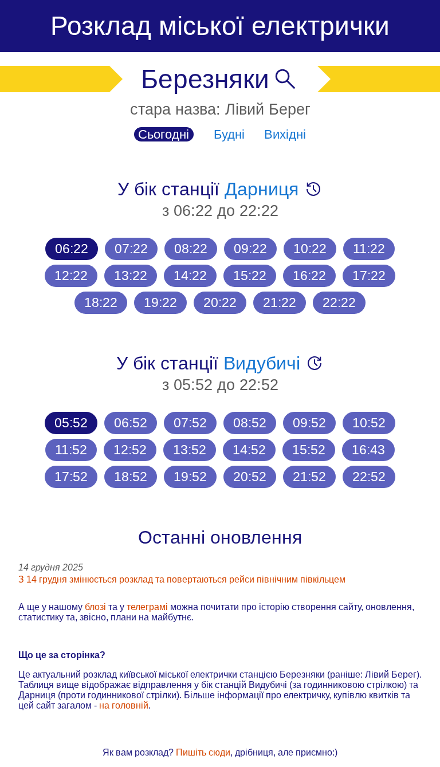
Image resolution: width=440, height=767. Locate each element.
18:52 (130, 476)
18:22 (100, 302)
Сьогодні (163, 134)
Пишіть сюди (203, 752)
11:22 (369, 248)
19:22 (160, 302)
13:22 (130, 275)
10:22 (310, 248)
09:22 (250, 248)
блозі (95, 607)
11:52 (71, 449)
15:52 (308, 449)
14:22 (190, 275)
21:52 (309, 476)
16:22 (309, 275)
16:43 (368, 449)
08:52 (249, 422)
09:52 (309, 422)
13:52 (189, 449)
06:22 (71, 248)
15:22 (249, 275)
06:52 (130, 422)
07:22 (131, 248)
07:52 (190, 422)
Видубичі (261, 363)
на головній (123, 705)
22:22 (339, 302)
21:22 (279, 302)
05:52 (71, 422)
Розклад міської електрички (220, 26)
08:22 (190, 248)
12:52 (130, 449)
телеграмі (147, 607)
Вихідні (285, 134)
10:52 (369, 422)
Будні (229, 134)
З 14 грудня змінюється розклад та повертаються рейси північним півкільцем (181, 579)
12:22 (71, 275)
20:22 (220, 302)
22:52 (369, 476)
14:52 (249, 449)
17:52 (71, 476)
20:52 (249, 476)
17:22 (369, 275)
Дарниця (261, 189)
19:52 (190, 476)
